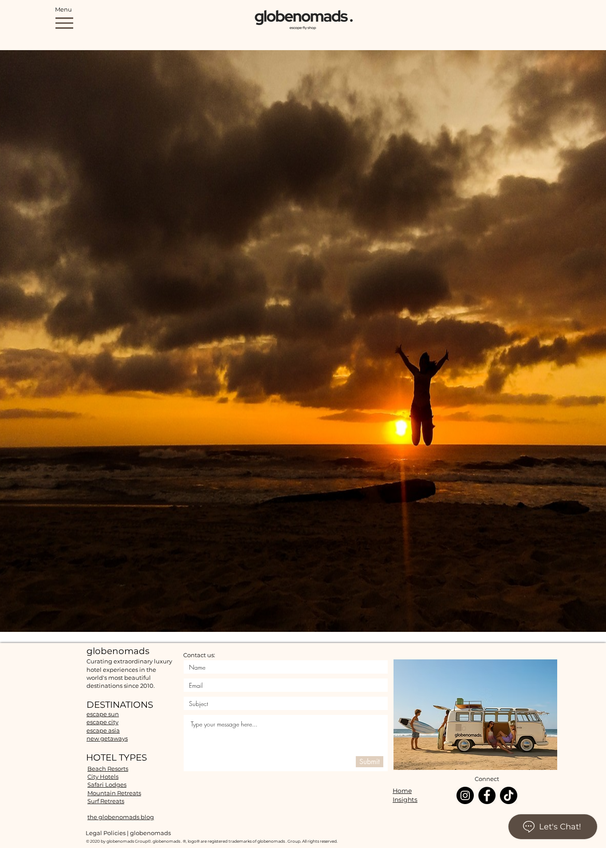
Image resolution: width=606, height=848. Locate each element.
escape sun (103, 714)
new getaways (107, 738)
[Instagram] (465, 795)
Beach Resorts (107, 768)
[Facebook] (487, 795)
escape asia (103, 730)
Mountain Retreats (114, 793)
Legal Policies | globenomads (128, 832)
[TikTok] (508, 795)
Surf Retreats (105, 801)
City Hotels (102, 776)
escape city (102, 722)
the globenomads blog (120, 816)
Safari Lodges (106, 784)
